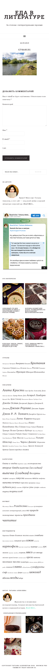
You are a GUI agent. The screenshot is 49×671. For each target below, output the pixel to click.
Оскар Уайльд (31, 427)
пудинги (7, 487)
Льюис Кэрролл (24, 418)
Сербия (5, 372)
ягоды (14, 578)
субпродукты (26, 567)
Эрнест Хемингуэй (35, 446)
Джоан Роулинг (20, 408)
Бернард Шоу (6, 399)
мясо (29, 552)
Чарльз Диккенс (28, 441)
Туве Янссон (17, 438)
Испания (23, 368)
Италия (29, 368)
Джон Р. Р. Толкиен (15, 414)
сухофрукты (37, 566)
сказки (26, 449)
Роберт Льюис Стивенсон (26, 434)
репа (39, 562)
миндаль (16, 553)
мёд (34, 553)
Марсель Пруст (13, 423)
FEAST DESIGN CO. (29, 667)
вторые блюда (11, 467)
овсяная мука (22, 557)
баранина (6, 535)
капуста (36, 541)
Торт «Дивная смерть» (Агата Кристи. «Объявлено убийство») (34, 345)
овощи (39, 552)
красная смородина (24, 547)
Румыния (42, 368)
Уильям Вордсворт (29, 438)
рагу (14, 487)
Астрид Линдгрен (36, 395)
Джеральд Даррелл (26, 403)
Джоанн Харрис (38, 408)
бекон (12, 535)
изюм (30, 540)
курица (34, 546)
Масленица (6, 506)
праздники (29, 514)
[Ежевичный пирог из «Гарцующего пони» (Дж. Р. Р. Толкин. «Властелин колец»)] (35, 625)
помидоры (25, 562)
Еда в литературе (24, 14)
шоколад (35, 572)
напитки (7, 482)
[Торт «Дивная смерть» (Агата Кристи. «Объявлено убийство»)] (36, 329)
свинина (9, 567)
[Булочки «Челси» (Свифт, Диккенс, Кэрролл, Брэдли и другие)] (13, 329)
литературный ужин (17, 511)
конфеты (42, 478)
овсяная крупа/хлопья (10, 558)
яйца (21, 578)
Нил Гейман (20, 426)
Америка (20, 363)
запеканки (28, 478)
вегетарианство (34, 463)
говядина (38, 535)
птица (38, 483)
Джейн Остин (10, 403)
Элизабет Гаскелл (13, 446)
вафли (25, 463)
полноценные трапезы (13, 515)
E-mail (6, 139)
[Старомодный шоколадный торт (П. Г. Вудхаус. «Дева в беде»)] (13, 625)
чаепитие (10, 520)
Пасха (11, 506)
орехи (29, 557)
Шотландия (39, 372)
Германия (6, 368)
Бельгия (27, 364)
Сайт (4, 148)
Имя (5, 130)
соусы (25, 487)
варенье (20, 463)
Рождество (20, 506)
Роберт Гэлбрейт (9, 434)
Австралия (6, 363)
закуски (20, 478)
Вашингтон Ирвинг (27, 399)
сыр (5, 572)
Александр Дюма (40, 391)
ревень (35, 562)
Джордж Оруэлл (35, 414)
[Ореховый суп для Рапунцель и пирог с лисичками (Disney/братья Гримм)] (13, 294)
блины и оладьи (10, 463)
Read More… (31, 608)
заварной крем (20, 541)
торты (13, 491)
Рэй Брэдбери (41, 434)
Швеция (29, 372)
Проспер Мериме (38, 430)
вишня (31, 535)
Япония (5, 376)
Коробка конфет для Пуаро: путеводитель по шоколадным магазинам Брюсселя (35, 310)
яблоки (6, 577)
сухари (36, 487)
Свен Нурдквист (7, 438)
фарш (20, 572)
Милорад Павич (23, 423)
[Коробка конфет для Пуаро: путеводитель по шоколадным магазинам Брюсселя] (36, 294)
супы (31, 487)
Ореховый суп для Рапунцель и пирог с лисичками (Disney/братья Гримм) (11, 310)
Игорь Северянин (11, 419)
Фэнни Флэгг (16, 442)
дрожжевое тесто (8, 541)
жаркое (6, 478)
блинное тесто (22, 535)
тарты (6, 491)
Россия (35, 368)
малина (5, 552)
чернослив (26, 572)
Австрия (12, 363)
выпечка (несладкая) (31, 467)
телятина (10, 572)
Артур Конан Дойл (19, 396)
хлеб (20, 491)
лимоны (40, 547)
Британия (38, 363)
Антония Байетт (8, 395)
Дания (18, 368)
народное (18, 449)
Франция (21, 371)
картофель (11, 546)
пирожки (24, 483)
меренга (11, 553)
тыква (15, 572)
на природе (32, 510)
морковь (22, 552)
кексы (35, 478)
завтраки (12, 478)
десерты (35, 473)
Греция (13, 368)
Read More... (28, 204)
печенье (16, 482)
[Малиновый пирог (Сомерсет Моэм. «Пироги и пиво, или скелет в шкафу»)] (13, 647)
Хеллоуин (30, 506)
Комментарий (8, 104)
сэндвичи (43, 487)
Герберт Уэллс (37, 399)
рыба (4, 567)
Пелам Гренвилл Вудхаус (21, 430)
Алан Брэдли (28, 391)
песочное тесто (11, 561)
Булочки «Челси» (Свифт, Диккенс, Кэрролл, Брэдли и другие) (13, 345)
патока (37, 557)
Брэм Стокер (16, 399)
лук (44, 546)
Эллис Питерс (23, 446)
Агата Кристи (13, 390)
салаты (19, 487)
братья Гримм (8, 449)
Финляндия (11, 372)
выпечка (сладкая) (16, 473)
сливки (17, 566)
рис (42, 562)
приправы (31, 483)
